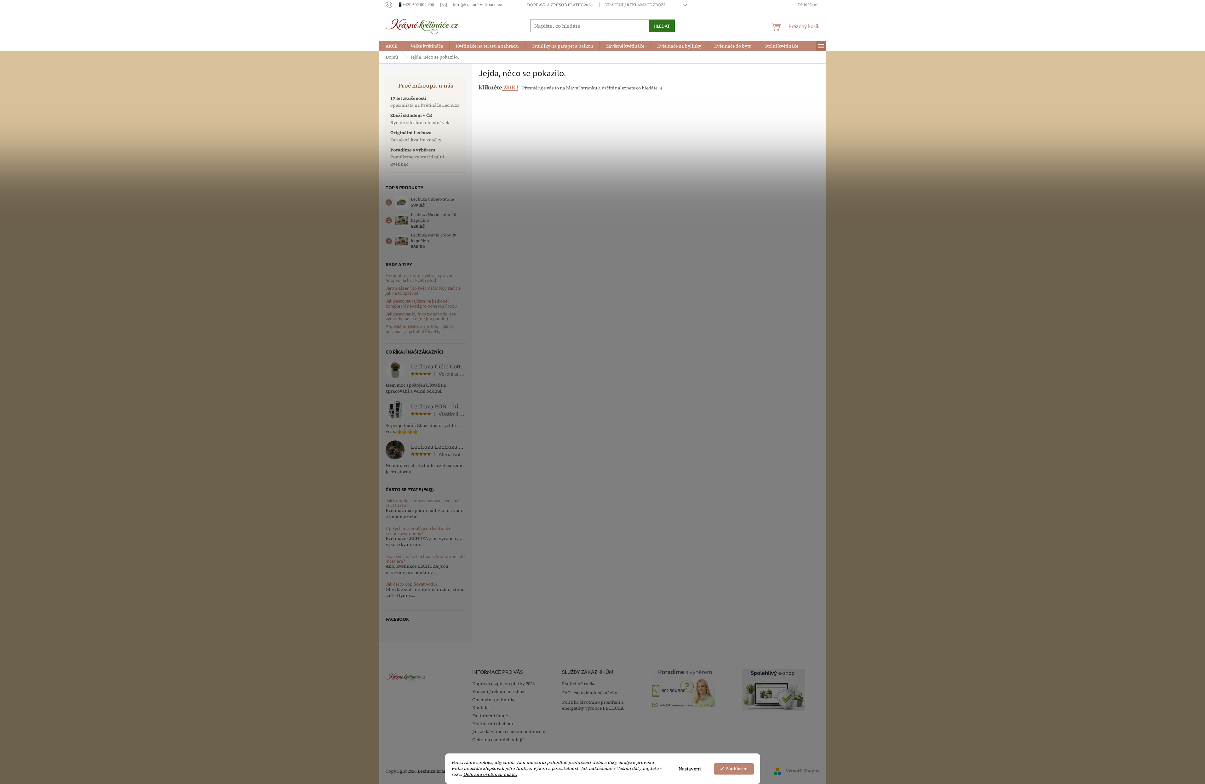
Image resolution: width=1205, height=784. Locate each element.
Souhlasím (737, 769)
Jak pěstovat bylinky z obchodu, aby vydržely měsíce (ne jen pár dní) (421, 316)
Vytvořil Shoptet (803, 771)
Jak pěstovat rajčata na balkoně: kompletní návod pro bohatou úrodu (421, 303)
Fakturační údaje (490, 716)
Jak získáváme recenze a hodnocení (509, 731)
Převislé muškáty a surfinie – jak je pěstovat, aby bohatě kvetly (419, 329)
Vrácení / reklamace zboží (635, 5)
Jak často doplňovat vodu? (412, 584)
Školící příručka (579, 684)
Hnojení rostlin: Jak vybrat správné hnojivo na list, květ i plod (420, 278)
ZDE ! (510, 87)
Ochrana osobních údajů (498, 739)
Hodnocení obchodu (493, 723)
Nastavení (690, 768)
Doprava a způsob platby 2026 (560, 5)
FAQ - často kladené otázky (589, 693)
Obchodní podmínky (494, 699)
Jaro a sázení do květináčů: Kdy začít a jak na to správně (423, 290)
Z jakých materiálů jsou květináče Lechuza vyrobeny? (418, 531)
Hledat (662, 26)
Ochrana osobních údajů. (490, 774)
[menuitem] (391, 46)
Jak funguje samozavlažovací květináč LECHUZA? (423, 503)
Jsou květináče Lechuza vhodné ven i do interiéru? (425, 559)
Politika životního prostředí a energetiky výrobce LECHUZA (593, 705)
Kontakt (480, 707)
